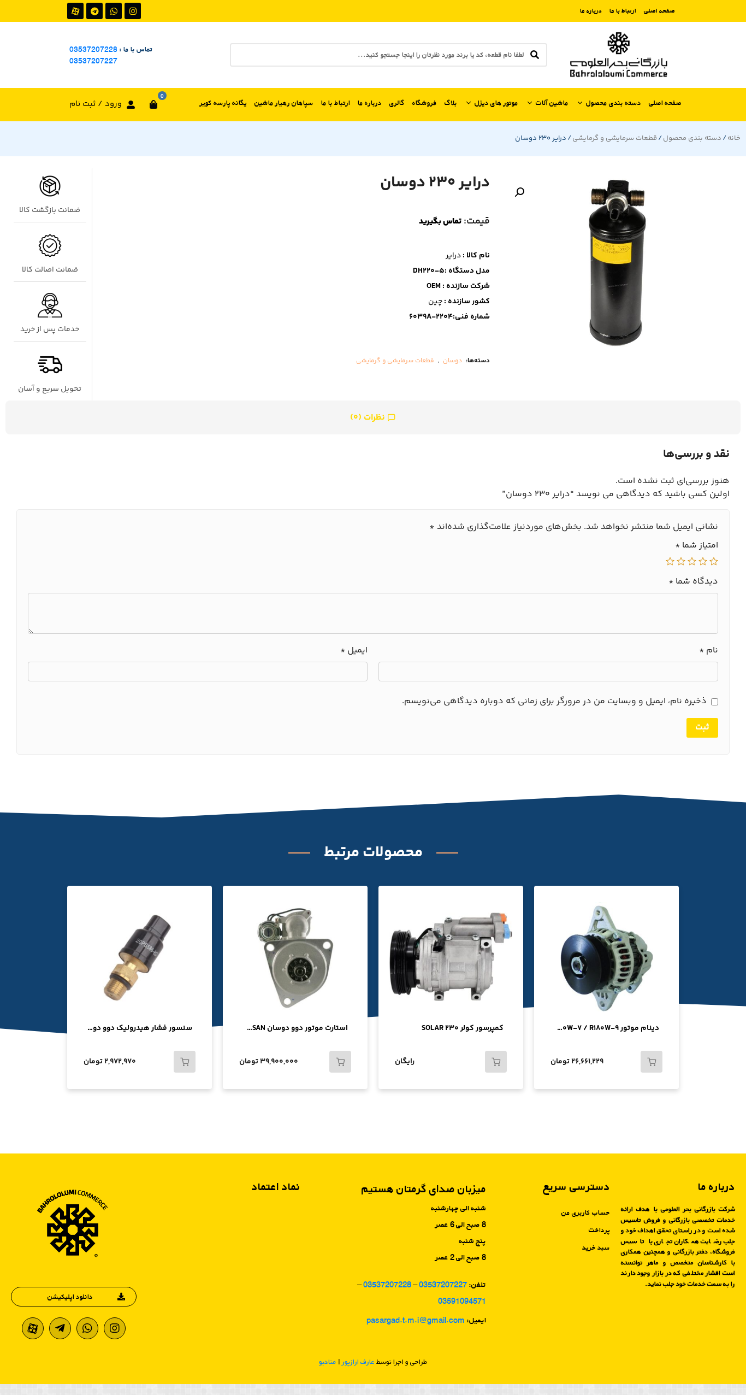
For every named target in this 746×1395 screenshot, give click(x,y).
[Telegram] (94, 11)
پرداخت (599, 1230)
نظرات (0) (368, 418)
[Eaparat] (75, 11)
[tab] (373, 417)
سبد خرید (596, 1247)
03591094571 (462, 1300)
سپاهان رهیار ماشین (283, 102)
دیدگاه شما (693, 581)
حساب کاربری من (585, 1212)
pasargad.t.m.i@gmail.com (415, 1320)
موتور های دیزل (496, 102)
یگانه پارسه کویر (223, 102)
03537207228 (93, 49)
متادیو (327, 1361)
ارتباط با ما (622, 10)
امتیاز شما (696, 545)
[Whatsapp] (113, 11)
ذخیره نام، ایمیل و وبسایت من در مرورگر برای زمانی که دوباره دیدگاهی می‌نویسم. (554, 701)
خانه (734, 138)
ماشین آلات (552, 102)
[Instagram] (133, 11)
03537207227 (93, 60)
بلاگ (451, 102)
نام (708, 650)
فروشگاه (424, 102)
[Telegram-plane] (60, 1328)
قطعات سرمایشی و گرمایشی (614, 138)
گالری (397, 102)
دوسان (452, 361)
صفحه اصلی (659, 10)
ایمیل (354, 650)
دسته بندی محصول (613, 102)
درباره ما (591, 10)
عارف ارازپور (358, 1361)
